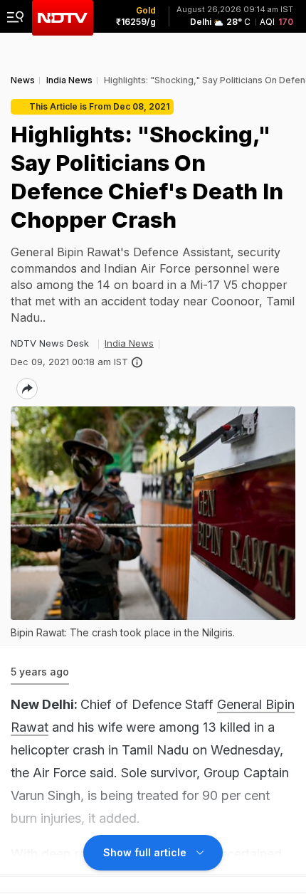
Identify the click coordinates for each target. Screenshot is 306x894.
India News (129, 343)
